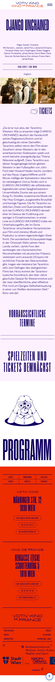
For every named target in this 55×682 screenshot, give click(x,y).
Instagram (4, 645)
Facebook (51, 645)
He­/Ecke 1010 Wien (27, 565)
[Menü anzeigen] (48, 4)
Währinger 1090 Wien (27, 503)
